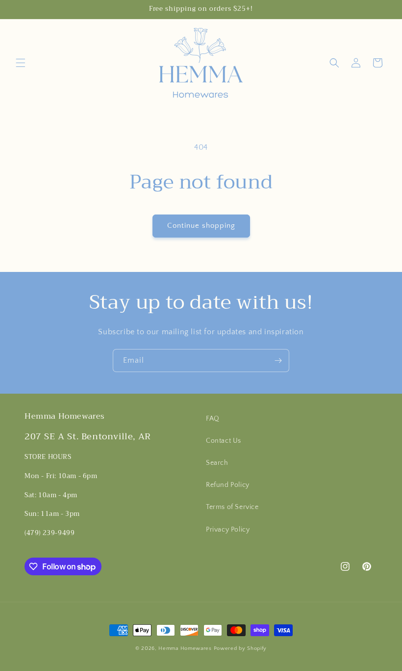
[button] (20, 63)
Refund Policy (228, 485)
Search (217, 463)
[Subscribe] (278, 360)
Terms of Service (232, 507)
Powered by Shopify (240, 648)
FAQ (213, 419)
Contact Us (223, 441)
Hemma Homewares (185, 648)
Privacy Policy (228, 530)
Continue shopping (201, 225)
